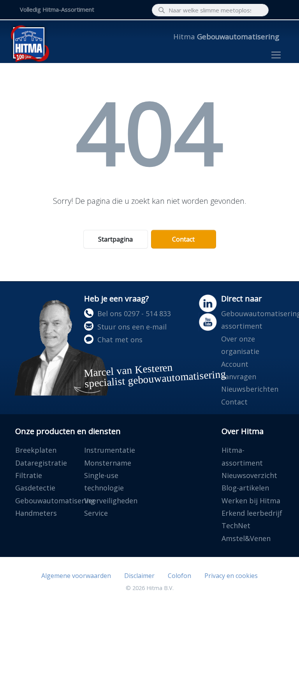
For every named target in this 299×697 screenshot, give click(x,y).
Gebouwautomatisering (55, 500)
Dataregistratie (41, 463)
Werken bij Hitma (251, 500)
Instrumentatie (109, 450)
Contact (183, 239)
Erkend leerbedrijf (252, 513)
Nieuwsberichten (249, 389)
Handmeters (36, 513)
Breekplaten (35, 450)
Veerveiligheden (110, 500)
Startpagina (115, 239)
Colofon (179, 575)
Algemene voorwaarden (76, 575)
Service (96, 513)
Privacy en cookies (231, 575)
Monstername (107, 463)
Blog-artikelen (245, 487)
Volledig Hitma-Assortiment (57, 9)
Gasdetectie (35, 487)
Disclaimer (139, 575)
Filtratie (28, 475)
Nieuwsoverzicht (249, 475)
